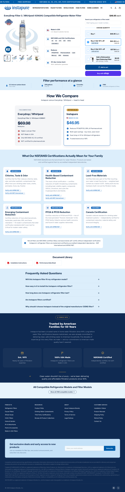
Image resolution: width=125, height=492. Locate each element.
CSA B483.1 (55, 43)
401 (64, 40)
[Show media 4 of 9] (29, 58)
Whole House (9, 415)
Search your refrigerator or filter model (97, 19)
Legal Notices (68, 418)
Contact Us (97, 421)
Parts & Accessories (11, 428)
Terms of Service (69, 415)
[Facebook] (114, 488)
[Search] (111, 8)
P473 (69, 40)
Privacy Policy (68, 411)
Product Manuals (99, 411)
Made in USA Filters (11, 431)
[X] (118, 488)
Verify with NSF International (14, 193)
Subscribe (109, 448)
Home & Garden (10, 421)
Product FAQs (39, 408)
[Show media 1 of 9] (7, 58)
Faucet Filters (9, 411)
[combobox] (103, 23)
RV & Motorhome (10, 424)
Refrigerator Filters (11, 408)
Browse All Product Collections (44, 418)
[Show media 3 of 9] (22, 58)
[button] (103, 33)
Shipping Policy (99, 415)
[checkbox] (103, 59)
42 (52, 40)
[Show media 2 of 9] (14, 58)
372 (60, 40)
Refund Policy (98, 418)
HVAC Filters (9, 418)
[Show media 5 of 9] (37, 58)
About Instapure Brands (72, 408)
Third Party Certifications (43, 415)
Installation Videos (100, 408)
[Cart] (120, 8)
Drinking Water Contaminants (44, 411)
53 (56, 40)
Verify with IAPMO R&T (12, 190)
